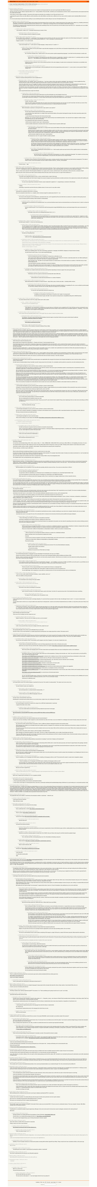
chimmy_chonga (13, 1163)
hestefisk (14, 1167)
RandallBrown (21, 831)
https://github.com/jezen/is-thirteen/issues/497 (31, 672)
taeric (14, 628)
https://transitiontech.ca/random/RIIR (20, 712)
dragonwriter (21, 759)
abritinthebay (12, 1151)
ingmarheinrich (12, 1159)
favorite (30, 5)
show (30, 1)
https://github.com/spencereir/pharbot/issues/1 (31, 667)
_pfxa (14, 633)
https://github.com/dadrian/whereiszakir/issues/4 (32, 664)
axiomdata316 (16, 5)
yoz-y (17, 552)
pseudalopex (24, 900)
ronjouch (11, 1014)
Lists (43, 1182)
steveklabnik (21, 425)
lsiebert (26, 966)
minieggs (23, 403)
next (21, 8)
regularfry (30, 210)
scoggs (26, 65)
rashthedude (12, 1144)
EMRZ (17, 822)
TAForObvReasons (16, 459)
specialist (14, 439)
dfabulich (14, 21)
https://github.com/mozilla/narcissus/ (37, 808)
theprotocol (21, 184)
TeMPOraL (18, 755)
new (17, 1)
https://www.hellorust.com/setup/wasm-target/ (42, 236)
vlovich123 (27, 205)
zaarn (20, 195)
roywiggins (18, 847)
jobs (33, 1)
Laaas (17, 582)
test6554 (17, 28)
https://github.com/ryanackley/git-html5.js (34, 859)
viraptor (14, 1031)
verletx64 (14, 611)
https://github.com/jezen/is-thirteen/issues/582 (31, 662)
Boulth (17, 407)
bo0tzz (17, 572)
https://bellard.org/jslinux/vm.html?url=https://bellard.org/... (25, 1127)
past (20, 1)
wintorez (11, 794)
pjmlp (23, 324)
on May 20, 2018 (35, 543)
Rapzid (14, 478)
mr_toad (14, 1018)
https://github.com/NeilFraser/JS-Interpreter (30, 848)
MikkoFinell (18, 76)
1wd (29, 961)
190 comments (34, 5)
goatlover (17, 465)
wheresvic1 (12, 1107)
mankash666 (15, 777)
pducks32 (15, 597)
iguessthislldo (18, 1035)
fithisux (11, 983)
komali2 (20, 395)
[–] (22, 8)
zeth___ (17, 189)
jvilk (16, 1025)
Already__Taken (22, 925)
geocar (14, 487)
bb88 (20, 934)
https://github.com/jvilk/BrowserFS (24, 1029)
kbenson (11, 8)
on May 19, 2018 (42, 292)
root (27, 28)
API (45, 1182)
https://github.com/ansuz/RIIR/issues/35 (30, 669)
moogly (20, 843)
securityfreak (21, 819)
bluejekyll (20, 220)
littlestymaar (21, 80)
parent (24, 21)
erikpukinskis (24, 239)
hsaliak (20, 298)
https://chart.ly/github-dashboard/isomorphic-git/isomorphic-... (23, 1046)
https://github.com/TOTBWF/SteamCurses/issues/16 (32, 656)
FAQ (41, 1182)
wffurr (17, 684)
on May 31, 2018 (36, 912)
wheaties (11, 989)
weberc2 (26, 157)
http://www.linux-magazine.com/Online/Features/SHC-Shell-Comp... (42, 1038)
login (88, 1)
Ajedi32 (17, 414)
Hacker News (13, 1)
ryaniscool (12, 858)
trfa (13, 711)
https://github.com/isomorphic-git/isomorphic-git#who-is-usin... (51, 417)
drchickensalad (28, 949)
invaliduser (21, 707)
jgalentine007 (12, 1066)
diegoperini (21, 32)
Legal (52, 1182)
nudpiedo (17, 509)
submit (36, 1)
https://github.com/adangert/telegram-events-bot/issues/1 (33, 666)
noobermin (27, 60)
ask (28, 1)
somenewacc (27, 268)
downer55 (18, 722)
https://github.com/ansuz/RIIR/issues (47, 712)
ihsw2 (14, 1113)
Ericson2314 (21, 162)
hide (25, 5)
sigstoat (26, 320)
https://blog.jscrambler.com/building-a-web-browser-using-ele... (38, 840)
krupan (23, 942)
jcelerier (14, 351)
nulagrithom (27, 249)
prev (31, 36)
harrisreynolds (12, 1040)
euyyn (20, 70)
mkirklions (15, 798)
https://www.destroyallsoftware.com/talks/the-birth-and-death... (37, 816)
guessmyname (21, 43)
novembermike (28, 52)
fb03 (14, 803)
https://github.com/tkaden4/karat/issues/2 (30, 661)
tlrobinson (18, 807)
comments (24, 1)
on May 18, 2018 (38, 214)
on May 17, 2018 (26, 32)
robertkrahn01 (15, 979)
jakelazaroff (24, 315)
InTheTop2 (24, 589)
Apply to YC (55, 1182)
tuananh (17, 1010)
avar (14, 866)
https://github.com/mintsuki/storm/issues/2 (30, 659)
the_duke (11, 1120)
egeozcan (15, 874)
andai (20, 432)
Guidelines (38, 1182)
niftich (14, 328)
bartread (17, 364)
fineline (23, 224)
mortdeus (14, 737)
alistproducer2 (18, 605)
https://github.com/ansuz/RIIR (34, 712)
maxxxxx (14, 680)
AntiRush (11, 972)
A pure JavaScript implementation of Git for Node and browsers (23, 4)
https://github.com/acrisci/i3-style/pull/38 (30, 657)
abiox (32, 276)
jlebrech (11, 1155)
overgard (11, 1062)
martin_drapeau (13, 1091)
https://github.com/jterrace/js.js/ (29, 812)
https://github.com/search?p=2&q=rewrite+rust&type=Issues (64, 645)
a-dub (14, 696)
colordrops (18, 616)
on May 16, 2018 (21, 5)
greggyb (17, 384)
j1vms (20, 620)
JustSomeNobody (19, 420)
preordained (12, 993)
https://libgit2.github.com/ (50, 1114)
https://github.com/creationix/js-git (17, 975)
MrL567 (17, 770)
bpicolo (17, 811)
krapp (20, 436)
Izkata (20, 839)
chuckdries (12, 1057)
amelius (14, 773)
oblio (20, 931)
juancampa (12, 1049)
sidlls (17, 166)
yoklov (23, 835)
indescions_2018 (13, 1102)
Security (48, 1182)
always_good (18, 749)
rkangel (23, 93)
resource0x (18, 624)
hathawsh (18, 1129)
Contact (59, 1182)
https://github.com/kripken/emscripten (32, 322)
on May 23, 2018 (24, 1083)
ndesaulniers (18, 1003)
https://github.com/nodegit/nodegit (44, 1116)
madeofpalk (18, 815)
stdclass (14, 1125)
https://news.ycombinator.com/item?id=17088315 (32, 318)
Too (32, 148)
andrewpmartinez (16, 1140)
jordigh (17, 36)
